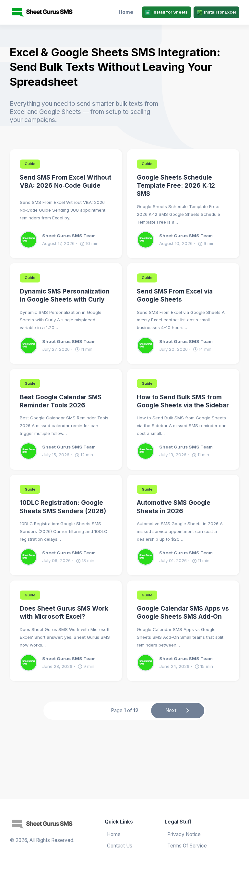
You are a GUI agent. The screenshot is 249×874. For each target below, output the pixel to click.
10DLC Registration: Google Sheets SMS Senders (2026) (63, 506)
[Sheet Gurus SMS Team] (31, 240)
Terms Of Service (187, 846)
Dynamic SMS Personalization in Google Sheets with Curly (65, 295)
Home (126, 12)
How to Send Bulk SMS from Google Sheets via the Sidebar (183, 401)
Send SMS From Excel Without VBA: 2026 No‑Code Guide (65, 181)
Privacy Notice (184, 834)
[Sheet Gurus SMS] (37, 12)
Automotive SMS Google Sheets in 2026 (173, 506)
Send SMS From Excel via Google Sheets (175, 295)
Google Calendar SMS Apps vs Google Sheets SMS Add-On (183, 612)
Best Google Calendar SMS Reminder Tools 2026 (60, 401)
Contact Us (119, 846)
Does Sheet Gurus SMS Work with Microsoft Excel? (64, 612)
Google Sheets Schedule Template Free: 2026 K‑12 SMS (176, 186)
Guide (30, 163)
